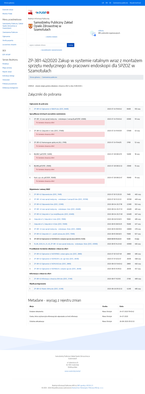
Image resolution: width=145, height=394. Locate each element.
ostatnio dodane (51, 37)
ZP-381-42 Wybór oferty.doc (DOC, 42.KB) (48, 289)
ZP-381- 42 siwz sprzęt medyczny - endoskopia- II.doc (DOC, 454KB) (57, 209)
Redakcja (6, 64)
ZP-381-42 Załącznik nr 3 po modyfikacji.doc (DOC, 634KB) (54, 214)
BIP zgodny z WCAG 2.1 (85, 385)
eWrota (101, 31)
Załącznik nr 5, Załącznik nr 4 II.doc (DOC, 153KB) (50, 224)
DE (110, 3)
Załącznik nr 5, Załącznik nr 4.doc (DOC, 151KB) (50, 219)
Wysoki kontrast (135, 3)
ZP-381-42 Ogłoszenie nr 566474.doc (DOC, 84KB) (51, 109)
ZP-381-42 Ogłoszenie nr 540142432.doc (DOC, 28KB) (52, 264)
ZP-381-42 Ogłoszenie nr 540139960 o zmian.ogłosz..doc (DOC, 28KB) (58, 254)
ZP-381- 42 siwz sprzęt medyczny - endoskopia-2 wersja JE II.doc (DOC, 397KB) (61, 199)
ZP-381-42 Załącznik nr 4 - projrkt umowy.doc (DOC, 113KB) (54, 234)
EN (107, 3)
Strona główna (9, 3)
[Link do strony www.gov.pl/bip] (31, 12)
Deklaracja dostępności (10, 88)
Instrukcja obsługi (8, 76)
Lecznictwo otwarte (9, 44)
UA (103, 3)
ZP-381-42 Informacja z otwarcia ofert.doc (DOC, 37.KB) (53, 279)
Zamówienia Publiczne (10, 32)
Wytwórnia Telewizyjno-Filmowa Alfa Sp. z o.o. (87, 388)
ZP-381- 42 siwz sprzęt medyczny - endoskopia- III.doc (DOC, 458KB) (57, 229)
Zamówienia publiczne (120, 3)
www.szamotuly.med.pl (72, 371)
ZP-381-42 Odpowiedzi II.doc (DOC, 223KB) (49, 204)
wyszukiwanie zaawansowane (51, 50)
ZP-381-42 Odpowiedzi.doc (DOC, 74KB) (48, 194)
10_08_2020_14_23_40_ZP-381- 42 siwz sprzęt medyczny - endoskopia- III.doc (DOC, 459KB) (66, 244)
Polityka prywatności (10, 84)
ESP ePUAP (7, 54)
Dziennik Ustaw (8, 10)
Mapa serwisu (7, 68)
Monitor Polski (7, 14)
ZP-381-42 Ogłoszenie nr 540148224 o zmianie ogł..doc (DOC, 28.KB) (57, 269)
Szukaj (70, 45)
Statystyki (6, 80)
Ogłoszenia (6, 36)
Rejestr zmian (7, 72)
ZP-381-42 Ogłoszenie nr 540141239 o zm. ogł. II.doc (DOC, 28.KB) (56, 259)
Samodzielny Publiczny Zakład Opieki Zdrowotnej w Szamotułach (13, 26)
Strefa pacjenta (8, 40)
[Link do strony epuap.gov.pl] (42, 12)
